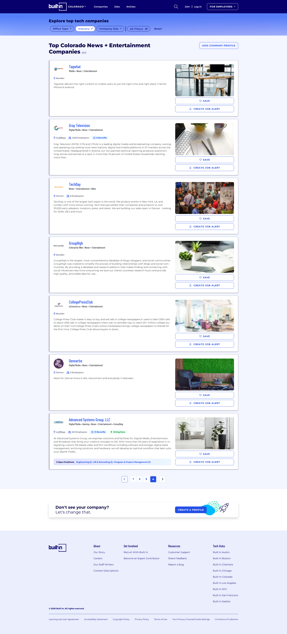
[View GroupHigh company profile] (144, 265)
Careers (98, 558)
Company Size (109, 28)
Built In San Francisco (225, 595)
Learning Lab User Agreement (64, 619)
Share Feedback (177, 558)
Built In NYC (220, 589)
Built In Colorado (223, 576)
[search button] (176, 7)
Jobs (117, 6)
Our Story (99, 552)
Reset (158, 28)
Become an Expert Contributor (142, 558)
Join (187, 6)
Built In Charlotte (223, 564)
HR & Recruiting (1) (103, 462)
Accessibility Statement (96, 619)
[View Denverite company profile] (144, 382)
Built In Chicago (222, 570)
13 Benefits (99, 432)
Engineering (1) (84, 462)
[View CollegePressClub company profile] (144, 324)
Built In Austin (221, 552)
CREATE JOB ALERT (206, 108)
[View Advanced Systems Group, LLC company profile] (144, 441)
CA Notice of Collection (226, 619)
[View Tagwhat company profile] (144, 88)
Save (206, 100)
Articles (130, 6)
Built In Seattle (221, 601)
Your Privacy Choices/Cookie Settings (191, 619)
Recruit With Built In (136, 552)
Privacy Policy (142, 619)
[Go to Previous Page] (125, 479)
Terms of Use (160, 619)
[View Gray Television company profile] (144, 147)
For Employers (221, 6)
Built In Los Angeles (224, 582)
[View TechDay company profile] (144, 206)
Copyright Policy (121, 619)
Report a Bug (176, 564)
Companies (101, 6)
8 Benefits (101, 137)
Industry (84, 28)
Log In (198, 6)
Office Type (61, 28)
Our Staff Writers (104, 564)
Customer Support (179, 552)
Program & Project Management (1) (132, 462)
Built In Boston (222, 558)
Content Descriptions (106, 570)
